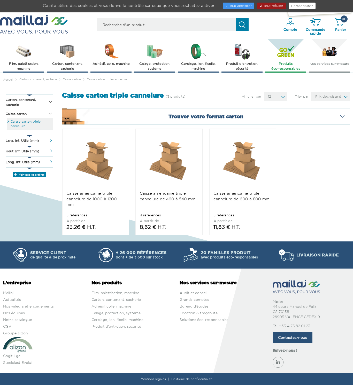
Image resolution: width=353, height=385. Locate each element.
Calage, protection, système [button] (154, 65)
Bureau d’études (194, 306)
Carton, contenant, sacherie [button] (67, 65)
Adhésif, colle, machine (111, 306)
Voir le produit (95, 177)
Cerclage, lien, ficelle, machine (117, 319)
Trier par (302, 96)
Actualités (12, 299)
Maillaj (8, 292)
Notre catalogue (17, 319)
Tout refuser (273, 6)
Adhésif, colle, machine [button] (111, 63)
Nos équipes (14, 313)
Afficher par (251, 96)
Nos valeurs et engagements (28, 306)
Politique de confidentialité (191, 379)
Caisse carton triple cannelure (26, 124)
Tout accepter (240, 6)
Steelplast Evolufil (18, 362)
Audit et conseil (193, 292)
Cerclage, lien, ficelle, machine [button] (198, 65)
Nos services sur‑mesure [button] (329, 63)
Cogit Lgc (11, 355)
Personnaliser (302, 6)
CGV (7, 326)
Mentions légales (154, 379)
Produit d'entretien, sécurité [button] (242, 65)
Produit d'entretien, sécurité (116, 326)
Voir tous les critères (31, 174)
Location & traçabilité (199, 313)
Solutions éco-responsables (204, 319)
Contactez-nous (292, 337)
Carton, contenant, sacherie (116, 299)
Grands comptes (194, 299)
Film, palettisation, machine (115, 292)
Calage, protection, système (116, 313)
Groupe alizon (15, 333)
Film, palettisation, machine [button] (24, 65)
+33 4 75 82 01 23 (294, 326)
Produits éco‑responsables (285, 65)
